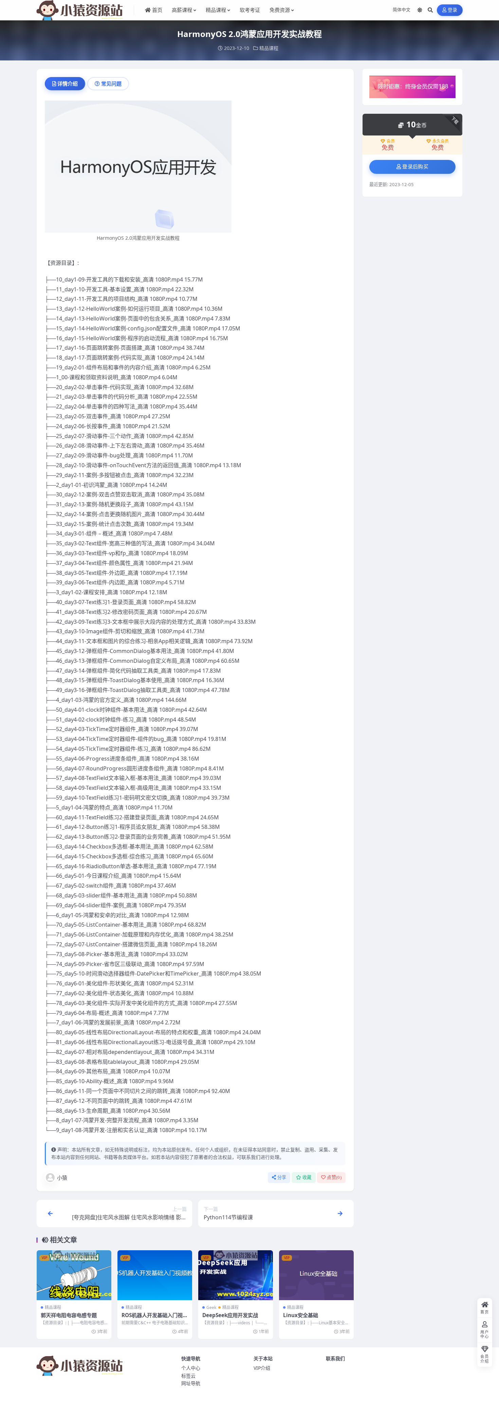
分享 (282, 1177)
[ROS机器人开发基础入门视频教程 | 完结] (154, 1275)
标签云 (188, 1375)
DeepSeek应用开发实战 (230, 1315)
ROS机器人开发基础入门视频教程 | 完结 (155, 1318)
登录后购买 (415, 166)
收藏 (307, 1177)
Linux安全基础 (300, 1315)
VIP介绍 (262, 1368)
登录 (453, 10)
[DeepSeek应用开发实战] (235, 1275)
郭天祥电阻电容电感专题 (69, 1315)
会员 (391, 141)
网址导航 (190, 1383)
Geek (211, 1307)
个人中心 (190, 1368)
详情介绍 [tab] (67, 83)
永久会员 (440, 141)
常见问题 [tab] (111, 83)
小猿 (62, 1177)
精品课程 (268, 48)
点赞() (334, 1177)
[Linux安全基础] (316, 1275)
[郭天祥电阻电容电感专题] (74, 1275)
